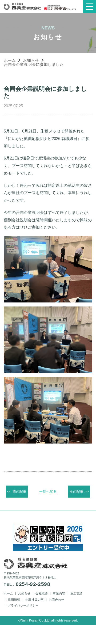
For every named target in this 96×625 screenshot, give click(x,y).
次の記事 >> (79, 492)
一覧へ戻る (48, 492)
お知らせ (31, 60)
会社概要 (41, 593)
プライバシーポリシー (23, 605)
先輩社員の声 (34, 599)
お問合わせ (56, 599)
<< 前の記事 (16, 492)
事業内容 (59, 593)
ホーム (10, 60)
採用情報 (14, 599)
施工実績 (76, 593)
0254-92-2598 (33, 584)
